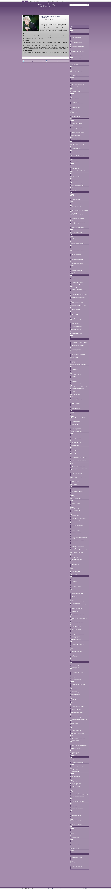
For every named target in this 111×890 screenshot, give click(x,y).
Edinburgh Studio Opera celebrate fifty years (78, 266)
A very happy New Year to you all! (76, 232)
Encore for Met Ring (75, 707)
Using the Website (59, 888)
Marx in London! (74, 79)
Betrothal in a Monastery (75, 752)
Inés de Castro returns (74, 493)
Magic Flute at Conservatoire (76, 709)
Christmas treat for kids (74, 582)
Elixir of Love (74, 362)
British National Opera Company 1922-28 (77, 155)
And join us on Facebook (53, 61)
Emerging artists (73, 702)
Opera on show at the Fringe (76, 530)
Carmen (72, 833)
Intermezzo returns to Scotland (76, 815)
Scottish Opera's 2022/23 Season (77, 127)
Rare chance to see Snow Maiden (76, 328)
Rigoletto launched (74, 806)
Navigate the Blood (75, 238)
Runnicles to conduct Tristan (76, 740)
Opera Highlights (74, 581)
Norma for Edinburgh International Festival (78, 417)
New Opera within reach (75, 613)
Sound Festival (73, 298)
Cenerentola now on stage (76, 503)
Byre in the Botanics (75, 369)
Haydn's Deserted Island (75, 389)
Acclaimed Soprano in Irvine (75, 223)
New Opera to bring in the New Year (77, 414)
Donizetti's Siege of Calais (76, 637)
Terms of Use (54, 888)
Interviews (38, 1)
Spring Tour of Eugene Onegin (76, 566)
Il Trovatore (73, 452)
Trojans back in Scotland (75, 515)
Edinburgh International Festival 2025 (77, 55)
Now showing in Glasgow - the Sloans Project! (79, 793)
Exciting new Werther (75, 656)
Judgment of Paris (74, 239)
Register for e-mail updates (76, 862)
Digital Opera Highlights (75, 161)
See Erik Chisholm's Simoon (75, 176)
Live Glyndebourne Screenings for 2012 (77, 733)
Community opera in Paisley (76, 231)
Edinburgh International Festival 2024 (77, 71)
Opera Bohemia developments (76, 626)
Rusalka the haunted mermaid (75, 394)
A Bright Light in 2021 (75, 168)
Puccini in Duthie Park (74, 723)
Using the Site (50, 1)
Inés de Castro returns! (75, 481)
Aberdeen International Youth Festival (77, 525)
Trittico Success (74, 109)
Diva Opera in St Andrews (76, 107)
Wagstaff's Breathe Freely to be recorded (78, 546)
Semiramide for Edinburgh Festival (77, 824)
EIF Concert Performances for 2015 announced (78, 477)
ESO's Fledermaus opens (75, 564)
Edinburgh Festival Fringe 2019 (76, 206)
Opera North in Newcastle (76, 91)
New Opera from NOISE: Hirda (77, 443)
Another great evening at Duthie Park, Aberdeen (78, 305)
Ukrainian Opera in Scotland (76, 116)
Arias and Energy (74, 213)
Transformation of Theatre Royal (77, 586)
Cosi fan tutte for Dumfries (75, 725)
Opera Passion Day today (76, 287)
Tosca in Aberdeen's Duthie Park (76, 629)
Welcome (73, 867)
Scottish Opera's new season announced (77, 51)
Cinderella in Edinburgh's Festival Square (77, 796)
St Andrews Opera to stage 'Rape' (77, 866)
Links (63, 1)
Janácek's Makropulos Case (75, 694)
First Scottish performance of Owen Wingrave (79, 518)
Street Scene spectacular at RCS (76, 254)
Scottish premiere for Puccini (76, 318)
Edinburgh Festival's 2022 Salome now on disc (79, 47)
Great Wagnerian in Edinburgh (76, 679)
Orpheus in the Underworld (75, 776)
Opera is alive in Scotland (75, 848)
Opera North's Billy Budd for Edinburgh (78, 388)
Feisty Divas (74, 496)
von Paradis (73, 164)
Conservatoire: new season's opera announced (79, 604)
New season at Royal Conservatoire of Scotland (78, 364)
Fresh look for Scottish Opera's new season (78, 319)
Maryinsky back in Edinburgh (76, 820)
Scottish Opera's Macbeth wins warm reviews (79, 557)
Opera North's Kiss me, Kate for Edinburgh (78, 297)
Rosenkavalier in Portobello (76, 510)
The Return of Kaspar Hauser (76, 760)
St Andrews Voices (75, 429)
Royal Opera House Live (75, 667)
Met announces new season (75, 741)
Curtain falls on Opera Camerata (77, 289)
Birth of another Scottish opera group (77, 284)
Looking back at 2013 (75, 579)
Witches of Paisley (74, 278)
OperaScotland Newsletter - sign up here (77, 383)
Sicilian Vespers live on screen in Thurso (78, 593)
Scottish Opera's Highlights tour (77, 31)
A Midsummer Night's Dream (75, 135)
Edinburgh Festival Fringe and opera (76, 712)
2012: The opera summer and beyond (77, 717)
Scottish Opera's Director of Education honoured (79, 342)
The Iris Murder (73, 376)
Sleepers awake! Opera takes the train (77, 302)
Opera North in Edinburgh (75, 445)
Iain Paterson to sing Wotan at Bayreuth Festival (78, 404)
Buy (44, 1)
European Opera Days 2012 (76, 728)
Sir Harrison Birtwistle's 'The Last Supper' (78, 345)
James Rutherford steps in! (76, 403)
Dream (73, 660)
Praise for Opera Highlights (75, 748)
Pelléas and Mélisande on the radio (77, 333)
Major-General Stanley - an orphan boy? (78, 644)
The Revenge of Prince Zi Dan (76, 784)
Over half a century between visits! (77, 42)
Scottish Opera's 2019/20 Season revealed (78, 218)
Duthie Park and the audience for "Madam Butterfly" (80, 794)
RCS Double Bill (74, 112)
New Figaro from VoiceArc (75, 469)
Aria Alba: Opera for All (75, 701)
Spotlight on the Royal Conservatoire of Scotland (79, 745)
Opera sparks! (74, 391)
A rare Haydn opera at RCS (76, 64)
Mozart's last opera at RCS (76, 571)
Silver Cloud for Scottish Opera (76, 329)
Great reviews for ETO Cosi (75, 652)
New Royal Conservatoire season (77, 408)
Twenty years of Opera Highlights (76, 560)
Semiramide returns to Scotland (76, 783)
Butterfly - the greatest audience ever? (77, 799)
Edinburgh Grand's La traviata (75, 639)
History (31, 1)
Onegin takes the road (75, 611)
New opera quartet (74, 691)
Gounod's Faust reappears (76, 421)
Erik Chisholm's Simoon (75, 450)
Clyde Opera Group (74, 377)
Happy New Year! (74, 484)
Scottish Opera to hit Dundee (76, 148)
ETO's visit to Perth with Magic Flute (77, 552)
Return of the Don (74, 381)
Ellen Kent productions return (76, 753)
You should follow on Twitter (34, 61)
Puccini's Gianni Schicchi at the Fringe (77, 532)
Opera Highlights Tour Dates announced (78, 762)
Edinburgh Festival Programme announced (78, 222)
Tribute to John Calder (75, 556)
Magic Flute (73, 677)
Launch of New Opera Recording (77, 438)
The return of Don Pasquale (76, 572)
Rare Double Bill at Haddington (76, 203)
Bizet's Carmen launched (75, 424)
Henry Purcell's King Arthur (76, 692)
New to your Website (75, 180)
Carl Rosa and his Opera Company (77, 608)
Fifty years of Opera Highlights (76, 668)
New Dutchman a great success (76, 646)
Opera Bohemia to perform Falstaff (77, 270)
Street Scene (73, 774)
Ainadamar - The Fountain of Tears (77, 123)
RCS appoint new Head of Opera (77, 326)
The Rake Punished (75, 596)
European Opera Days (75, 548)
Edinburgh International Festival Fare (77, 263)
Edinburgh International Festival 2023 (77, 103)
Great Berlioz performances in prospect (78, 601)
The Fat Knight (73, 453)
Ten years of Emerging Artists (75, 199)
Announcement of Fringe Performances (78, 801)
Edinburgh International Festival (77, 559)
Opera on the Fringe (74, 371)
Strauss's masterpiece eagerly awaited (77, 808)
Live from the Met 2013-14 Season (77, 627)
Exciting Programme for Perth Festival (77, 672)
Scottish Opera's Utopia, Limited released (78, 46)
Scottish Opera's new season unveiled (77, 449)
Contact (57, 1)
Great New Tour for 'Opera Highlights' (78, 491)
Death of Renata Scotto (75, 98)
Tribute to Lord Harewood (76, 786)
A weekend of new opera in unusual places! (78, 684)
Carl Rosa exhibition (74, 357)
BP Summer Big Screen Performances (77, 731)
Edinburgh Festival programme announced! (78, 466)
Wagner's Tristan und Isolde (75, 695)
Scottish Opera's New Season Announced (78, 634)
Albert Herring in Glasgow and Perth (77, 817)
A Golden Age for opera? (75, 323)
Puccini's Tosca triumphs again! (76, 722)
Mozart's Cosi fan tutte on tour (76, 428)
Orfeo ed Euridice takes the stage (77, 473)
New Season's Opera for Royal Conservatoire (78, 243)
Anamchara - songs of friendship (77, 523)
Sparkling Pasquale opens (76, 569)
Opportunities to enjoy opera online (77, 183)
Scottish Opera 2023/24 (75, 102)
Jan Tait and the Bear (75, 361)
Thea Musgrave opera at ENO (76, 58)
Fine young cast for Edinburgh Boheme (78, 399)
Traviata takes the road (75, 682)
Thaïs (72, 791)
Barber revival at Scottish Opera (76, 89)
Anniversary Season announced (76, 716)
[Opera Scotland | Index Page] (45, 5)
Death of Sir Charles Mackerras (76, 844)
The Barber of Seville (75, 769)
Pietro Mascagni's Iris (74, 195)
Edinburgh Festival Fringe (76, 309)
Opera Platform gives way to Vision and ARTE (78, 290)
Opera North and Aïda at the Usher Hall (77, 214)
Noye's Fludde (74, 588)
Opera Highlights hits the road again (77, 282)
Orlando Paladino (74, 787)
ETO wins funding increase (76, 811)
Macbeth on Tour (74, 505)
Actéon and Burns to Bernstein (76, 465)
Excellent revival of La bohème (76, 37)
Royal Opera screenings (75, 771)
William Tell (73, 517)
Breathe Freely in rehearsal (76, 603)
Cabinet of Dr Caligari (75, 398)
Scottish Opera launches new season (77, 259)
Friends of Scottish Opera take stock (76, 498)
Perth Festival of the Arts (75, 255)
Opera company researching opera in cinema (78, 589)
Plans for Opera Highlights (76, 304)
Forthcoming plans (74, 689)
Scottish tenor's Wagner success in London (77, 144)
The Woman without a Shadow (76, 781)
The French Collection (74, 75)
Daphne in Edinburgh (74, 86)
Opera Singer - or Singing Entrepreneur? (78, 706)
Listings (25, 1)
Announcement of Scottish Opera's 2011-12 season (79, 805)
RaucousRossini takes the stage (76, 442)
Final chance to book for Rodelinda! (77, 594)
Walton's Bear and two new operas (77, 621)
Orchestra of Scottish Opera (76, 665)
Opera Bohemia (74, 649)
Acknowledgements (49, 888)
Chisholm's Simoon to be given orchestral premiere (79, 468)
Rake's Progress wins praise (76, 737)
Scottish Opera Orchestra (75, 837)
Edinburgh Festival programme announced (78, 132)
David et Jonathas (74, 699)
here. (61, 53)
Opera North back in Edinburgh (76, 349)
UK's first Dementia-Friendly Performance (78, 354)
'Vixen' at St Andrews (75, 314)
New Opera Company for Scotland (77, 857)
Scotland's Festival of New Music (76, 431)
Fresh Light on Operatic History (77, 350)
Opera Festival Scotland (75, 128)
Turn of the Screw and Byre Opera (77, 374)
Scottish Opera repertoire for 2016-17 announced (79, 386)
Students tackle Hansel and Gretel (77, 139)
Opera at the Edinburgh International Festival (78, 614)
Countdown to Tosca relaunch (76, 730)
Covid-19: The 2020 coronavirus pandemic (77, 185)
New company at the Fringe (76, 520)
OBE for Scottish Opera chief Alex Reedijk (78, 84)
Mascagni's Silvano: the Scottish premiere (78, 227)
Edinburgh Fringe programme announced (77, 250)
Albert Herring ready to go (76, 535)
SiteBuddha (87, 888)
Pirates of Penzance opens (76, 636)
